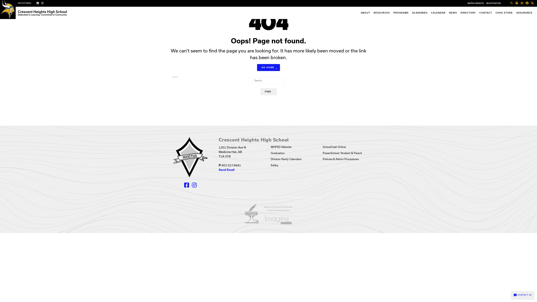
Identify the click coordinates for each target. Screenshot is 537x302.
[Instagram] (42, 3)
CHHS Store (504, 13)
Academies (420, 13)
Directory (468, 13)
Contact (485, 13)
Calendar (438, 13)
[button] (511, 3)
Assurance (524, 13)
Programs (401, 13)
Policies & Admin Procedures (341, 159)
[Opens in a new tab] (251, 222)
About (365, 13)
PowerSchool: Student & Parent (342, 153)
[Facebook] (38, 3)
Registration (493, 3)
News (453, 13)
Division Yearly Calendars (286, 159)
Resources (382, 13)
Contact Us (523, 295)
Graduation (278, 153)
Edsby (274, 165)
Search (175, 77)
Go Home (268, 67)
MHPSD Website (476, 3)
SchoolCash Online (334, 146)
